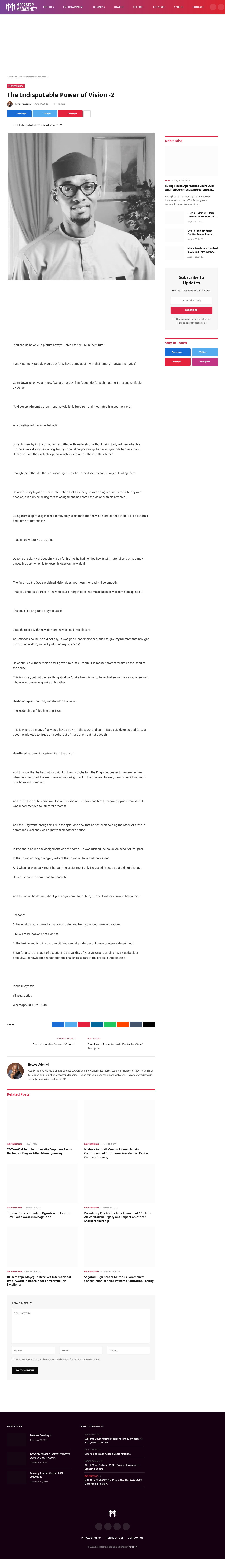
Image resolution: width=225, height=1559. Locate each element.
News (168, 180)
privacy (191, 323)
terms (179, 323)
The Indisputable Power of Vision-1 (54, 1044)
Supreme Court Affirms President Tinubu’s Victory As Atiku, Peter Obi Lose (113, 1440)
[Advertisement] (112, 44)
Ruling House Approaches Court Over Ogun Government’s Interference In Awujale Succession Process (189, 188)
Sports (178, 7)
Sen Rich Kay (91, 1476)
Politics (48, 7)
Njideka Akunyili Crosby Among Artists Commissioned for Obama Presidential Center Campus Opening (116, 1153)
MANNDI (133, 1546)
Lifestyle (159, 7)
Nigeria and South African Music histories (107, 1453)
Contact (198, 7)
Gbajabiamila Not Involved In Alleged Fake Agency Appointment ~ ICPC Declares (202, 250)
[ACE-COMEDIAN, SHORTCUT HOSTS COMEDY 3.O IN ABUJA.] (16, 1458)
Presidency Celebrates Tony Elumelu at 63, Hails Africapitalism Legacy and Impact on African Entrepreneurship (117, 1217)
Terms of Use (115, 1538)
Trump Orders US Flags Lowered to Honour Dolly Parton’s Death (201, 214)
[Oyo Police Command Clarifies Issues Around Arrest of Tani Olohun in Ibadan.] (174, 235)
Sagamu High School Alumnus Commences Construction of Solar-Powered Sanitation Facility (119, 1279)
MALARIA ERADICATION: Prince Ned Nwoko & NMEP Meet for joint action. (113, 1482)
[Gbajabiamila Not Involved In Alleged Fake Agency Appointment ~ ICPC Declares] (174, 253)
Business (99, 7)
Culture (138, 7)
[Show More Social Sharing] (87, 113)
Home (10, 77)
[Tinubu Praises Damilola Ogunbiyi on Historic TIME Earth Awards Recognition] (42, 1183)
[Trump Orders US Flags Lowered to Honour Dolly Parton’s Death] (174, 217)
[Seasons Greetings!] (16, 1439)
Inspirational (15, 86)
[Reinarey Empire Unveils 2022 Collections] (16, 1477)
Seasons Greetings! (40, 1435)
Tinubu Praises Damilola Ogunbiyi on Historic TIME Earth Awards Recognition (39, 1215)
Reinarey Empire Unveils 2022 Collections (46, 1474)
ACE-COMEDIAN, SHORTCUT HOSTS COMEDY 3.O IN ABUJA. (50, 1455)
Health (119, 7)
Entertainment (73, 7)
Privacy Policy (91, 1538)
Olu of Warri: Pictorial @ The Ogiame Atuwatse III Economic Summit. (111, 1467)
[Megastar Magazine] (21, 7)
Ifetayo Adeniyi (24, 104)
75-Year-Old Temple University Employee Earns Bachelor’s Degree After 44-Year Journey (39, 1151)
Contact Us (136, 1538)
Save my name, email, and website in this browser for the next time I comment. (58, 1359)
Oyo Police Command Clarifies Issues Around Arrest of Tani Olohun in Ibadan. (201, 232)
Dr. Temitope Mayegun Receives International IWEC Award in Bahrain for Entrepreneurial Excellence (39, 1281)
